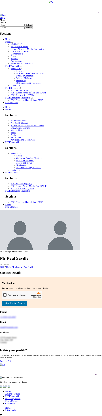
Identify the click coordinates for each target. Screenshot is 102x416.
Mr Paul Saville (27, 267)
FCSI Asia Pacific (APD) (21, 90)
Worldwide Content (19, 44)
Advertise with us (12, 394)
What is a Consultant (24, 76)
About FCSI (16, 68)
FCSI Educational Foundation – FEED (27, 100)
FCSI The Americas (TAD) (22, 95)
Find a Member (11, 102)
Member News (17, 54)
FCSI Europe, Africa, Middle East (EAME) (29, 93)
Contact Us (15, 85)
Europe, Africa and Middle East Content (27, 49)
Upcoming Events (12, 398)
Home (7, 39)
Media (8, 42)
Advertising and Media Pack (23, 63)
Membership (21, 80)
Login (2, 17)
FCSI (2, 267)
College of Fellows (24, 78)
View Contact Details (15, 303)
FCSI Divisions (11, 88)
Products (14, 58)
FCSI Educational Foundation (17, 98)
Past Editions (16, 61)
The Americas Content (20, 51)
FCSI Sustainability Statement (28, 83)
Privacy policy (11, 410)
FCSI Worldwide (12, 66)
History (19, 71)
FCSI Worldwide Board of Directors (31, 73)
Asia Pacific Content (19, 46)
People (13, 56)
